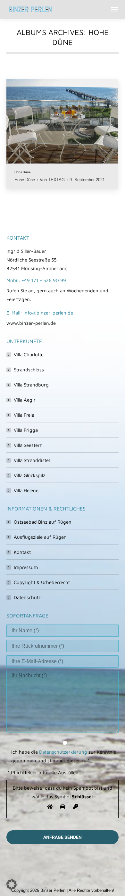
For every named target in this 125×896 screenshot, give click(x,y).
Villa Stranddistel (32, 460)
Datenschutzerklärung (63, 752)
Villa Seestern (28, 445)
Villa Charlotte (29, 354)
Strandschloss (29, 369)
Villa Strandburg (31, 384)
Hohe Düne (22, 172)
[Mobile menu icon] (115, 9)
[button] (11, 884)
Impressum (26, 567)
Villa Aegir (25, 400)
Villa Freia (24, 415)
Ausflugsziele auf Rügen (40, 537)
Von (52, 180)
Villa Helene (26, 490)
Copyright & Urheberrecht (42, 582)
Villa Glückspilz (29, 475)
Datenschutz (27, 597)
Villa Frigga (26, 430)
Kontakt (22, 552)
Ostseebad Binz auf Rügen (42, 522)
